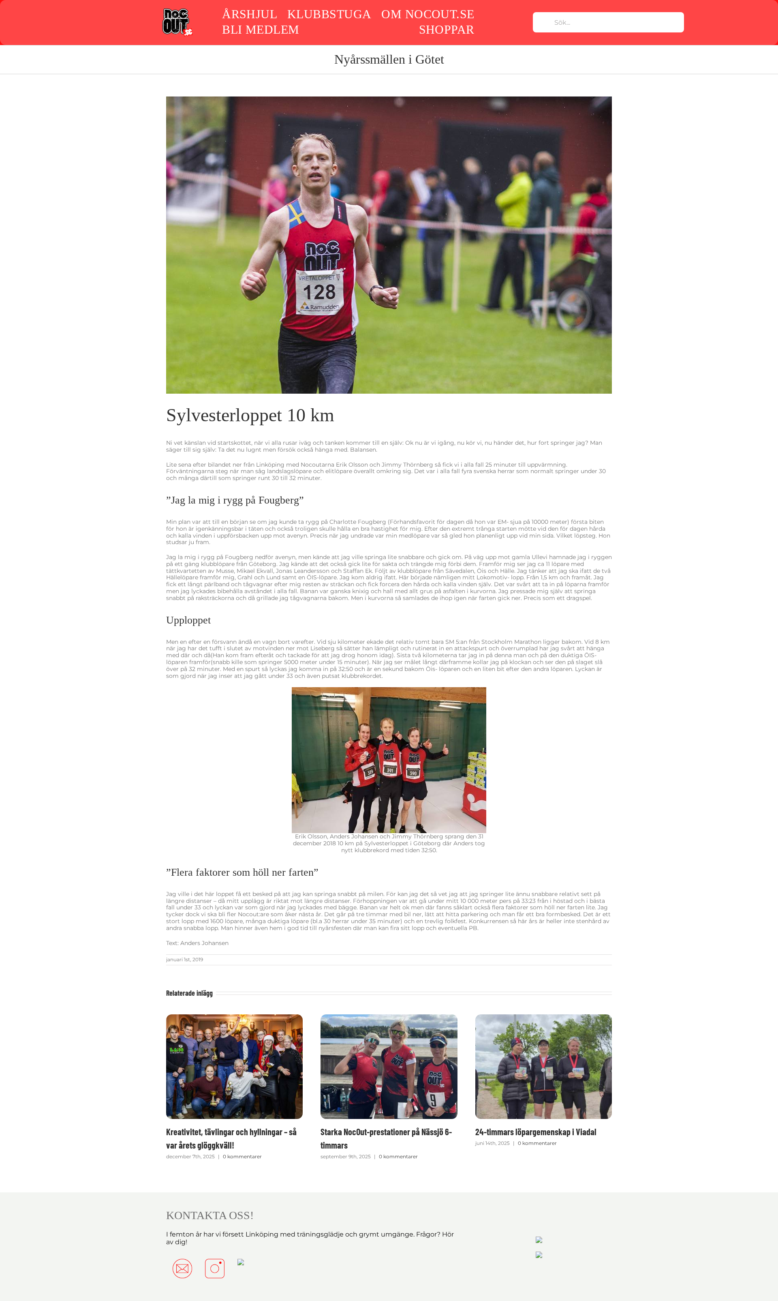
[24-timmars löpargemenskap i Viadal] (543, 1018)
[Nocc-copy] (177, 9)
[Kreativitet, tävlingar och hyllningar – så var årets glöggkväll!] (234, 1018)
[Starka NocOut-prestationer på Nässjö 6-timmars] (389, 1018)
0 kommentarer (242, 1156)
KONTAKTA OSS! (210, 1215)
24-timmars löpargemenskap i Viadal (535, 1131)
